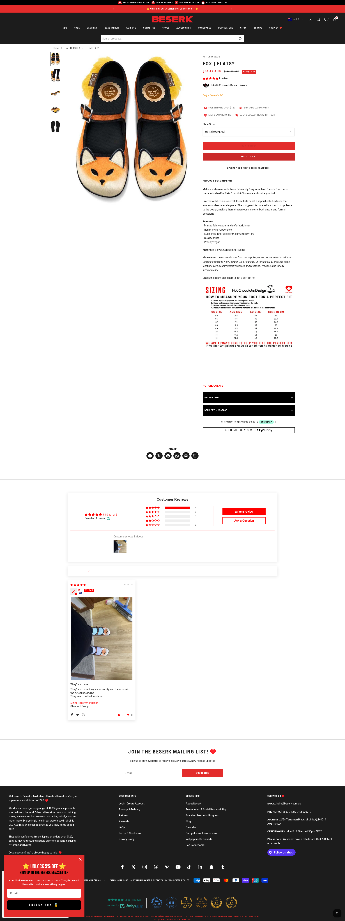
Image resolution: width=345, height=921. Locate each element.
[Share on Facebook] (150, 455)
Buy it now (249, 145)
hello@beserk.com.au (289, 803)
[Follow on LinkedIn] (200, 867)
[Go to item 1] (55, 59)
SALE (77, 28)
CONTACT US (274, 796)
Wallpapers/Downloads (199, 839)
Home (56, 48)
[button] (211, 78)
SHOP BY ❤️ (275, 28)
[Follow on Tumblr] (222, 867)
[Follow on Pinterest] (167, 867)
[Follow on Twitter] (133, 867)
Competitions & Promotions (201, 833)
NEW (65, 28)
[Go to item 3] (55, 93)
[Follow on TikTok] (189, 867)
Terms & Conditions (130, 833)
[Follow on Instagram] (144, 867)
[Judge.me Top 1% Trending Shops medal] (231, 902)
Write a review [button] (244, 511)
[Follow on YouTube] (178, 867)
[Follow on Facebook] (122, 867)
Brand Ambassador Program (202, 815)
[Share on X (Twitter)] (159, 455)
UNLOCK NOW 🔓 (44, 905)
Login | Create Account (131, 803)
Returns (123, 815)
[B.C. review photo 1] (101, 638)
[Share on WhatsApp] (177, 455)
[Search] (240, 39)
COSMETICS (149, 28)
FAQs (122, 827)
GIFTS (243, 28)
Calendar (191, 827)
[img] (78, 585)
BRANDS (258, 28)
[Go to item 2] (55, 76)
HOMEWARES (204, 28)
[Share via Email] (186, 455)
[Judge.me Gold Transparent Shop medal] (186, 902)
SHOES (165, 28)
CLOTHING (92, 28)
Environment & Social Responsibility (206, 809)
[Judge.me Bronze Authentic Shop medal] (201, 902)
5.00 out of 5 (110, 514)
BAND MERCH (112, 28)
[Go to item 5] (55, 127)
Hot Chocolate (211, 56)
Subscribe (202, 773)
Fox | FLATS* (93, 48)
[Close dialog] (80, 859)
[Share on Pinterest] (168, 455)
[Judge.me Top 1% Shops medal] (216, 902)
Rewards (124, 821)
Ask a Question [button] (244, 520)
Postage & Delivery (129, 809)
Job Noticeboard (195, 845)
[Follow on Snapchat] (211, 867)
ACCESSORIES (183, 28)
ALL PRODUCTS (73, 48)
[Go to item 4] (55, 110)
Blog (188, 821)
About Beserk (193, 803)
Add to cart (249, 156)
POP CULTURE (225, 28)
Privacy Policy (126, 839)
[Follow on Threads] (155, 867)
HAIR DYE (131, 28)
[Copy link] (195, 455)
